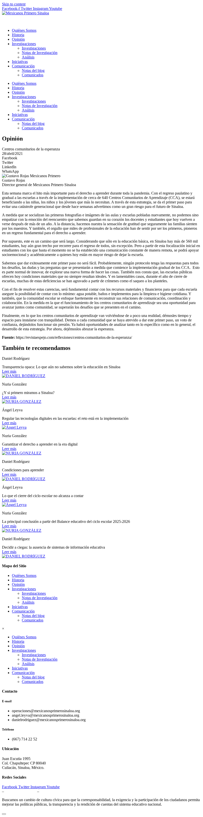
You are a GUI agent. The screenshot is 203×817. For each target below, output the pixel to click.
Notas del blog (33, 70)
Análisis (28, 57)
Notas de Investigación (39, 53)
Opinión (18, 39)
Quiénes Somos (24, 30)
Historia (18, 35)
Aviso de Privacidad (20, 791)
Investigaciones (24, 44)
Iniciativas (20, 61)
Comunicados (32, 75)
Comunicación (23, 66)
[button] (101, 158)
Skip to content (13, 4)
